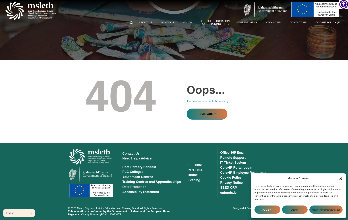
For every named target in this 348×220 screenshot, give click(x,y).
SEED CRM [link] (228, 187)
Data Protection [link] (134, 187)
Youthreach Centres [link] (137, 177)
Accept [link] (267, 209)
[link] (343, 4)
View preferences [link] (326, 209)
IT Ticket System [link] (233, 162)
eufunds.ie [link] (228, 192)
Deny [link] (295, 209)
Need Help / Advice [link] (137, 158)
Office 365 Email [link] (232, 152)
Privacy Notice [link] (231, 182)
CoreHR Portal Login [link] (236, 167)
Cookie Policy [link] (231, 177)
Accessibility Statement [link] (140, 192)
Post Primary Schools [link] (139, 167)
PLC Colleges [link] (132, 172)
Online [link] (193, 175)
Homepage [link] (205, 114)
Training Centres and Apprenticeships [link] (151, 181)
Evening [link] (194, 180)
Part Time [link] (195, 170)
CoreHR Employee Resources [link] (243, 172)
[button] (341, 178)
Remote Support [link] (233, 157)
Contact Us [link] (131, 153)
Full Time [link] (195, 165)
